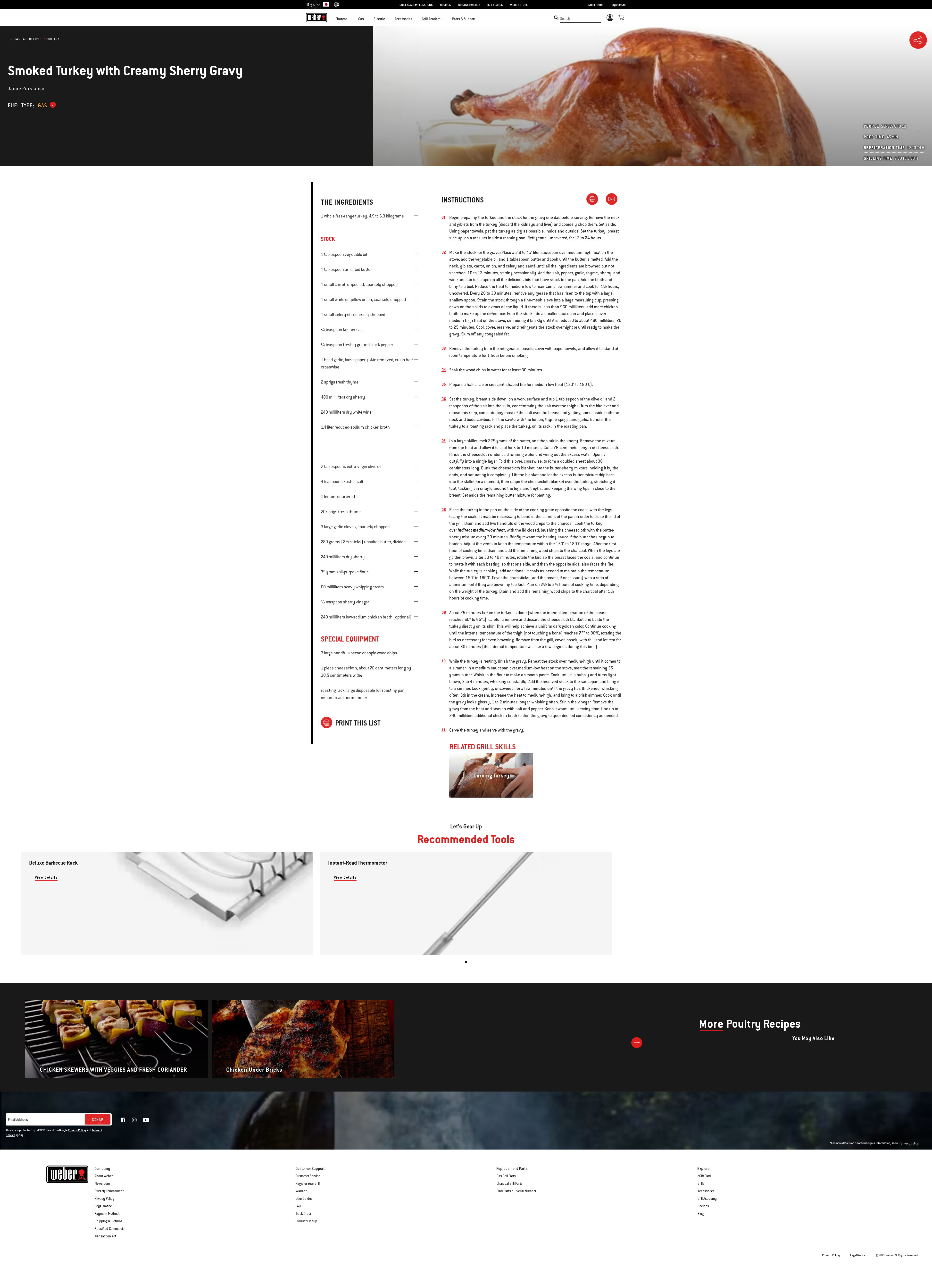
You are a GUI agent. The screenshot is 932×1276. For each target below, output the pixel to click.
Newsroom (102, 1183)
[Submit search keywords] (556, 18)
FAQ (298, 1206)
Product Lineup (306, 1221)
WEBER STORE (519, 5)
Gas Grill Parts (506, 1176)
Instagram (134, 1120)
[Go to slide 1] (466, 962)
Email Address (18, 1120)
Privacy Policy (77, 1130)
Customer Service (308, 1176)
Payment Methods (107, 1213)
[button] (351, 18)
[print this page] (594, 199)
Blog (701, 1213)
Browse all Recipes (26, 39)
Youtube (146, 1120)
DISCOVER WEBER (469, 5)
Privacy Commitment (109, 1191)
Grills (701, 1183)
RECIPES (445, 5)
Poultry (52, 39)
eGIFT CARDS (495, 5)
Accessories (706, 1191)
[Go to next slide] (636, 1042)
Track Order (303, 1213)
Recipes (703, 1206)
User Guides (304, 1198)
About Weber (104, 1176)
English (312, 5)
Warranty (302, 1191)
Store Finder (595, 5)
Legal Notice (103, 1206)
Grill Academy (707, 1198)
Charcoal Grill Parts (510, 1183)
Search (565, 19)
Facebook (123, 1120)
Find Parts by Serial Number (516, 1191)
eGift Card (704, 1176)
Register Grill (618, 5)
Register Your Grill (308, 1183)
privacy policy (910, 1143)
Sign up (97, 1120)
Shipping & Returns (109, 1221)
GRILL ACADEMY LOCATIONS (416, 5)
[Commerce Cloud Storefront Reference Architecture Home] (316, 17)
